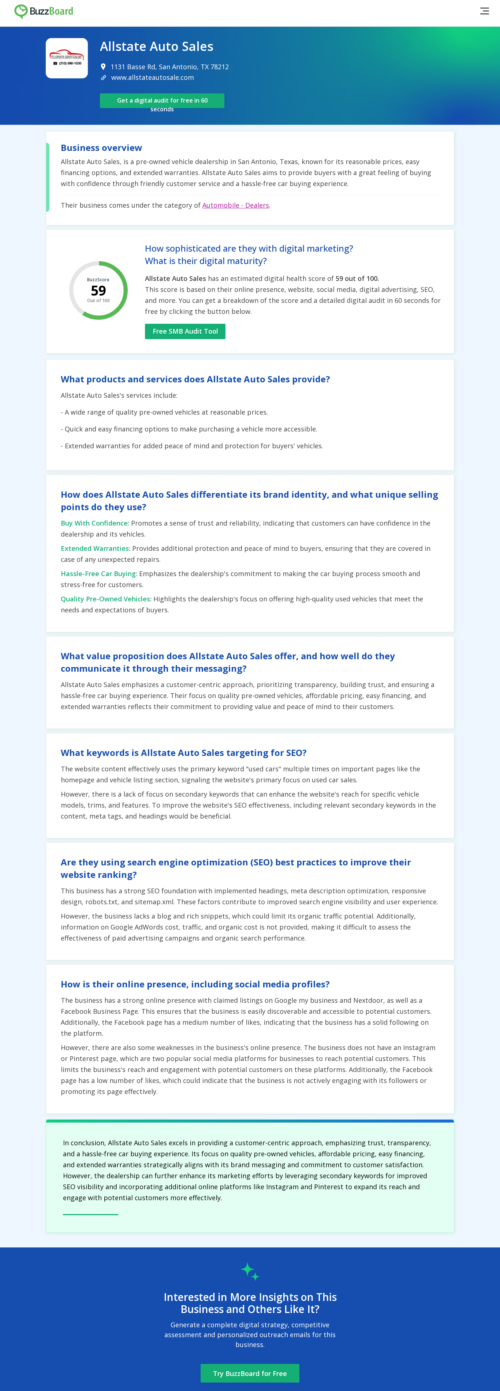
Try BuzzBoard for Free (250, 1373)
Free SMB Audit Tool (185, 331)
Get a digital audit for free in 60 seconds (162, 102)
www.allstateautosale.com (152, 77)
